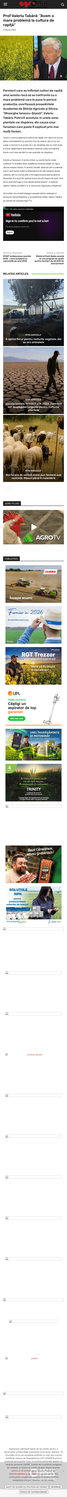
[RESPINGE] (63, 1471)
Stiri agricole (33, 335)
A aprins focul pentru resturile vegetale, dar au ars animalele (34, 340)
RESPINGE (56, 1487)
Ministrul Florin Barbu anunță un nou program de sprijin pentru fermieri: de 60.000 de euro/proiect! (49, 260)
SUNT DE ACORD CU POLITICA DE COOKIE (26, 1487)
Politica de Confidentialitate (33, 1492)
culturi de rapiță (51, 90)
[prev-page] (5, 488)
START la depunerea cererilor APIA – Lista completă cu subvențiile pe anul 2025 (17, 258)
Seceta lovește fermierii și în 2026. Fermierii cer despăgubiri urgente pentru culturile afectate (34, 407)
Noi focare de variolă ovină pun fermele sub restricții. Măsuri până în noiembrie (33, 476)
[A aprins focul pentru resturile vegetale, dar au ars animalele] (33, 312)
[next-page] (10, 488)
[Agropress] (33, 4)
